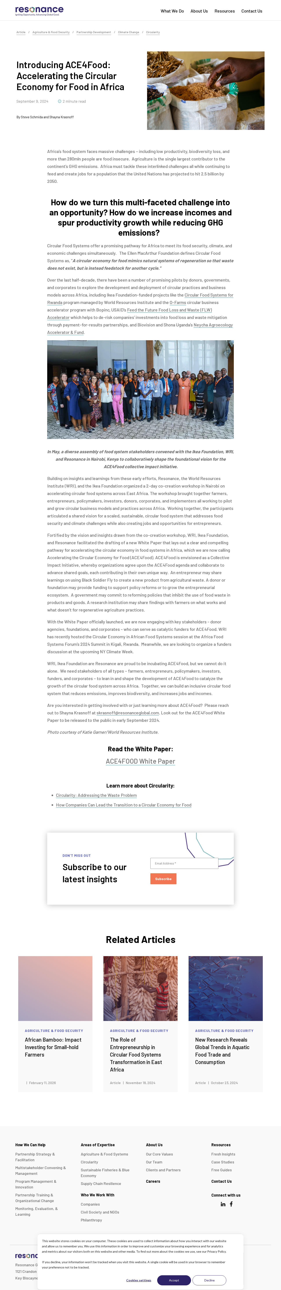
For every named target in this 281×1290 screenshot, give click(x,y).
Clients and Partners (163, 1169)
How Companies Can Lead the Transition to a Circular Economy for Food (123, 804)
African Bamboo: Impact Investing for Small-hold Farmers (53, 1047)
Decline (209, 1280)
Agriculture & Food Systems (104, 1154)
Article (20, 32)
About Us (199, 10)
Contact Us (251, 10)
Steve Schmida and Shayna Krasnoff (47, 117)
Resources (224, 10)
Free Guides (221, 1169)
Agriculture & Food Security (51, 32)
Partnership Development (94, 32)
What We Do (172, 10)
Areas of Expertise (98, 1144)
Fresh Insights (223, 1154)
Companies (90, 1204)
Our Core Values (159, 1154)
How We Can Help (30, 1144)
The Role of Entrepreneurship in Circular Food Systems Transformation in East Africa (136, 1054)
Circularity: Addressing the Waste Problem (96, 795)
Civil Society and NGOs (100, 1212)
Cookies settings (138, 1280)
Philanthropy (91, 1219)
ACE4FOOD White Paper (140, 761)
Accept (174, 1280)
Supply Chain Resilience (101, 1183)
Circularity (153, 32)
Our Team (154, 1161)
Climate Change (128, 32)
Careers (153, 1181)
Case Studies (222, 1161)
